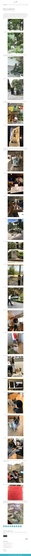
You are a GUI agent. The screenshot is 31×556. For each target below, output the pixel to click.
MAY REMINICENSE (5, 546)
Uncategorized (12, 10)
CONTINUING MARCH (6, 547)
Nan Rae (5, 10)
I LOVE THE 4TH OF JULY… (6, 543)
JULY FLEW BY (5, 542)
